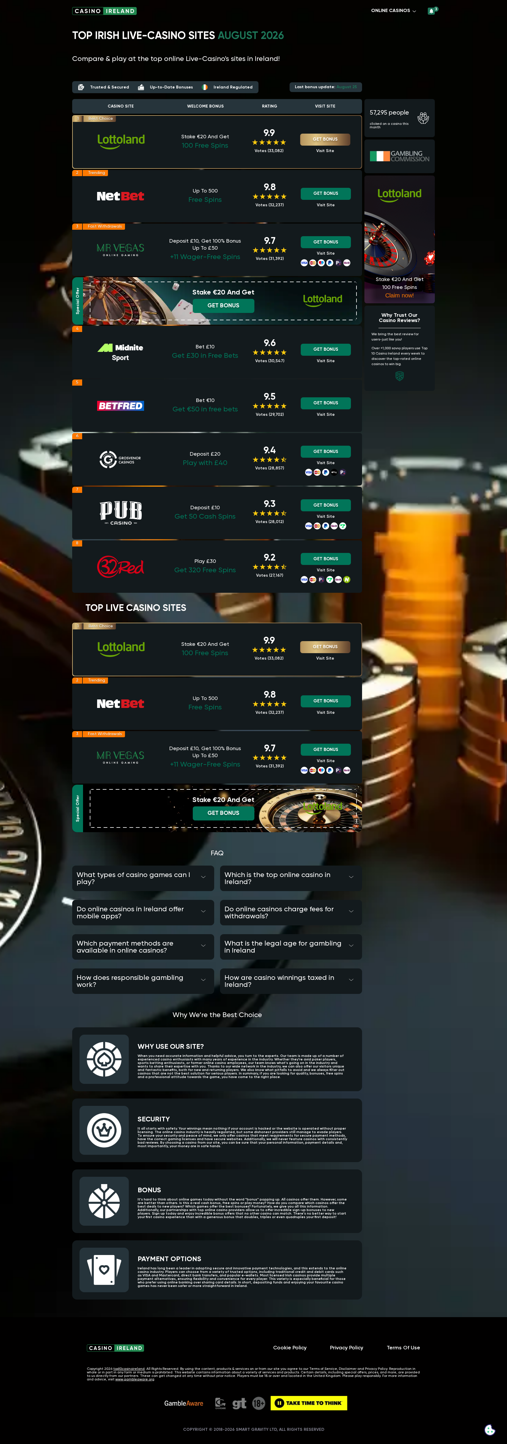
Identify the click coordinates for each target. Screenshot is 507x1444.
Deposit (205, 454)
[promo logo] (322, 301)
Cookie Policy (290, 1348)
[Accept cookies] (490, 1430)
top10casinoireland (129, 1369)
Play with (205, 462)
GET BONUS (325, 139)
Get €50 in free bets (205, 409)
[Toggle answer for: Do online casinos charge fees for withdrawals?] (351, 911)
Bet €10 (205, 400)
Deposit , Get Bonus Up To (205, 245)
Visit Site (325, 151)
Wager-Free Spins (205, 256)
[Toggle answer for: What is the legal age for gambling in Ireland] (351, 945)
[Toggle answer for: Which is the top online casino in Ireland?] (351, 876)
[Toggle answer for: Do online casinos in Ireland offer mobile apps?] (203, 911)
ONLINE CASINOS (390, 10)
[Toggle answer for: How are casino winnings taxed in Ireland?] (351, 979)
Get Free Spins (205, 570)
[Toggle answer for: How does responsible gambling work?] (203, 979)
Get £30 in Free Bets (205, 355)
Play (205, 561)
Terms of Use (403, 1348)
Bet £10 (205, 347)
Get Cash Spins (205, 516)
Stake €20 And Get (205, 136)
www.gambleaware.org (134, 1379)
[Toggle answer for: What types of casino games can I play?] (203, 876)
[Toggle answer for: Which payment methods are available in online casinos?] (203, 945)
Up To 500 (205, 191)
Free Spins (205, 199)
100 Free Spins (205, 145)
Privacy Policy (346, 1348)
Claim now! (399, 295)
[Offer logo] (121, 142)
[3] (431, 11)
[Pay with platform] (304, 262)
